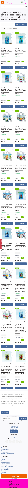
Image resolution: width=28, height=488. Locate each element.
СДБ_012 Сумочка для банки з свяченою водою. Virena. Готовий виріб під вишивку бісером (20, 90)
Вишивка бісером (6, 9)
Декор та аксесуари (24, 9)
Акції (2, 473)
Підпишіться (23, 418)
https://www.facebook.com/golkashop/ (6, 441)
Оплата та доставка (5, 462)
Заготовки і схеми (15, 9)
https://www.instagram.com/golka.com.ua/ (10, 441)
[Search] (2, 6)
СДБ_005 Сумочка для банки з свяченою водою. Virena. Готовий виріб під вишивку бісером (6, 207)
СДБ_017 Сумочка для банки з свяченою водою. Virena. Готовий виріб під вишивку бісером (20, 207)
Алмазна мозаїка (5, 452)
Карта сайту (4, 470)
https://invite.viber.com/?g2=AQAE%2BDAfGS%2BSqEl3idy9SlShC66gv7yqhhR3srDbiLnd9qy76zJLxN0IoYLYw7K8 (17, 441)
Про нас (3, 459)
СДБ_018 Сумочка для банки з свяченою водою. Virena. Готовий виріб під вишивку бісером (20, 51)
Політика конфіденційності (15, 420)
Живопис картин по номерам (8, 450)
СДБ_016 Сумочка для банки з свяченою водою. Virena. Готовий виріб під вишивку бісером (6, 90)
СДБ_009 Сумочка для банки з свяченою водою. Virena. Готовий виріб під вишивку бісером (20, 168)
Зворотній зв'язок (5, 469)
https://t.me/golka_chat (20, 441)
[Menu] (2, 2)
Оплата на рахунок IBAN (7, 465)
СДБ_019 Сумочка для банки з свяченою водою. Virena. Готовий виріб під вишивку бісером (6, 51)
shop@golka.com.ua (14, 445)
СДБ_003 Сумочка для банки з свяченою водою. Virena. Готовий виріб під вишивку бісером (6, 286)
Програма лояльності (6, 460)
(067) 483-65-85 (14, 426)
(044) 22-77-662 (14, 424)
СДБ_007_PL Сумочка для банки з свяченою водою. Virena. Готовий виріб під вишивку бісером (20, 246)
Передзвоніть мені (14, 429)
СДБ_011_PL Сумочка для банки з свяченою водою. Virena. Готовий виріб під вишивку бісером (6, 327)
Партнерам (3, 457)
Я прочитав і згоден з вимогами (14, 421)
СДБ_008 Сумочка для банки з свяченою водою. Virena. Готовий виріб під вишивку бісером (6, 168)
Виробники (3, 472)
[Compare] (12, 39)
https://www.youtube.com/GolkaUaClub (13, 441)
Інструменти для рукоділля (7, 453)
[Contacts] (22, 2)
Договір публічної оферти (7, 466)
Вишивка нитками (5, 449)
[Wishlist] (12, 36)
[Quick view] (12, 33)
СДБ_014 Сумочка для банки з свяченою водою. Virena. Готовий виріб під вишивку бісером (20, 129)
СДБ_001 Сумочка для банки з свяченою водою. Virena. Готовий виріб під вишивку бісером (6, 129)
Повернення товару (5, 463)
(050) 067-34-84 (14, 427)
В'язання (3, 455)
